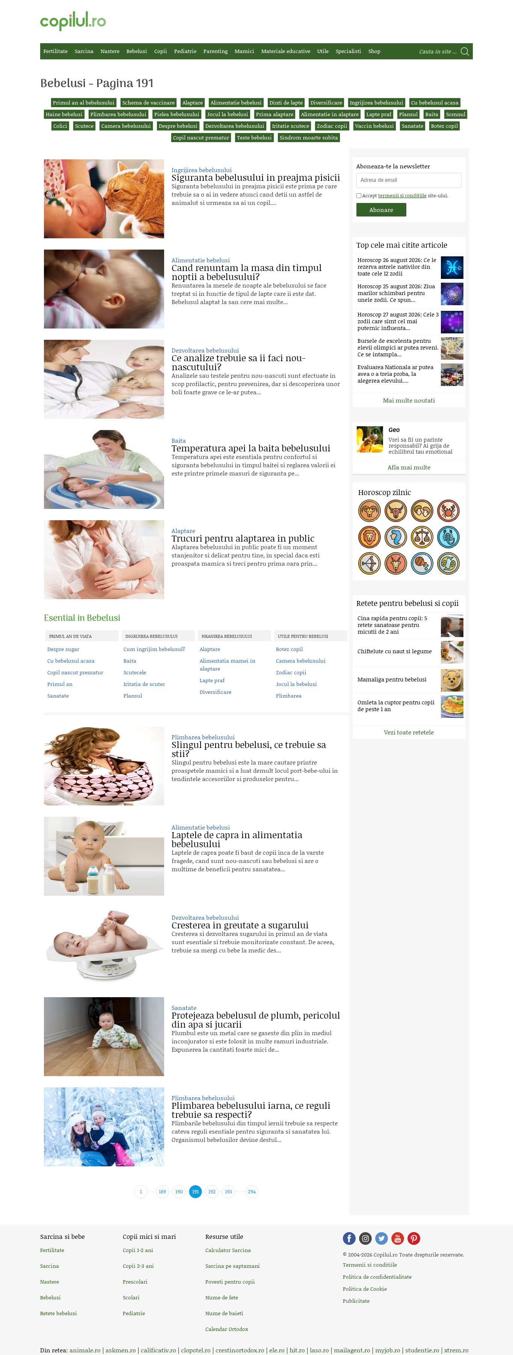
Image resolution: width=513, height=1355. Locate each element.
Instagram (365, 1238)
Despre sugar (63, 649)
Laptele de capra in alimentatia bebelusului (237, 839)
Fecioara (396, 537)
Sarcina (84, 51)
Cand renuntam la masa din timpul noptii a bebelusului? (247, 272)
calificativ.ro (158, 1350)
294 (252, 1191)
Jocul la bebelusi (227, 114)
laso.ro (319, 1350)
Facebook (349, 1238)
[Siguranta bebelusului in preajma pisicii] (104, 198)
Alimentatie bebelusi (236, 102)
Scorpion (448, 537)
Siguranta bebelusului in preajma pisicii (256, 177)
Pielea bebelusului (176, 114)
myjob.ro (387, 1350)
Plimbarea (289, 695)
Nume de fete (221, 1297)
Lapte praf (379, 114)
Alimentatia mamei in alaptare (227, 664)
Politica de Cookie (365, 1289)
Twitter (381, 1238)
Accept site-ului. (404, 195)
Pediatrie (185, 51)
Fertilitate (56, 51)
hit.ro (297, 1350)
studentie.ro (422, 1350)
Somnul (455, 114)
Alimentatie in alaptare (330, 114)
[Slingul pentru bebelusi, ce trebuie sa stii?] (104, 766)
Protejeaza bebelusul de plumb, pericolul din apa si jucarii (256, 1019)
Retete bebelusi (58, 1313)
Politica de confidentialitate (377, 1277)
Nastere (110, 51)
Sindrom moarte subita (309, 137)
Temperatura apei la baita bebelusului (251, 448)
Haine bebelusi (64, 114)
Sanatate (412, 126)
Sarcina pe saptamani (232, 1266)
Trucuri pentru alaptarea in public (243, 538)
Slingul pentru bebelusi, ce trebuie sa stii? (249, 749)
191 (195, 1191)
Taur (396, 511)
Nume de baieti (224, 1313)
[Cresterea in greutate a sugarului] (104, 946)
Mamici (244, 51)
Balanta (422, 537)
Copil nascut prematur (201, 137)
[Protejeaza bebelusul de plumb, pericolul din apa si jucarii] (104, 1036)
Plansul (408, 114)
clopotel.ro (196, 1350)
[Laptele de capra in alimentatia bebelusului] (104, 856)
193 (228, 1191)
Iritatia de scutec (144, 684)
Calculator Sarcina (228, 1250)
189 (162, 1191)
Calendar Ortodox (226, 1329)
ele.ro (277, 1350)
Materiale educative (285, 51)
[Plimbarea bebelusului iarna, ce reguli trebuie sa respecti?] (104, 1126)
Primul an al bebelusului (84, 102)
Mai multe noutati (409, 400)
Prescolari (135, 1281)
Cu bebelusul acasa (435, 102)
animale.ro (85, 1350)
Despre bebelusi (178, 126)
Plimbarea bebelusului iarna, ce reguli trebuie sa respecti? (251, 1109)
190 (179, 1191)
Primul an (59, 684)
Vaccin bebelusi (374, 126)
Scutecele (135, 672)
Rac (448, 511)
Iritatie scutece (290, 126)
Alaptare (193, 102)
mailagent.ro (352, 1350)
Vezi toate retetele (409, 732)
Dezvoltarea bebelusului (234, 126)
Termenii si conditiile (370, 1265)
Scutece (84, 126)
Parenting (216, 51)
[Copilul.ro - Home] (73, 21)
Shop (374, 51)
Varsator (422, 563)
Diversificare (326, 102)
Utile (323, 51)
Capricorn (396, 563)
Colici (60, 126)
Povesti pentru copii (230, 1281)
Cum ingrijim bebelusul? (154, 649)
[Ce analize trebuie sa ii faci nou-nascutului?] (104, 379)
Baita (431, 114)
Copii (160, 51)
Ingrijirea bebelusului (376, 102)
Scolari (131, 1297)
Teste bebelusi (254, 137)
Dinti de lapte (286, 102)
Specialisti (348, 51)
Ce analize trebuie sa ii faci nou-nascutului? (238, 362)
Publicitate (356, 1301)
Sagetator (369, 563)
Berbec (369, 511)
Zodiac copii (332, 126)
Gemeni (422, 511)
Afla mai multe (409, 467)
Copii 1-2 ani (138, 1250)
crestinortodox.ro (240, 1350)
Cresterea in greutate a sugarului (240, 925)
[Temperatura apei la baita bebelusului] (104, 469)
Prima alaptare (274, 114)
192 (212, 1191)
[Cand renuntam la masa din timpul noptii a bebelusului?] (104, 289)
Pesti (448, 563)
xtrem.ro (456, 1350)
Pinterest (413, 1238)
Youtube (397, 1238)
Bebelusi (137, 51)
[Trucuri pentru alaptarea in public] (104, 559)
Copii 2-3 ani (138, 1266)
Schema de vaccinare (148, 102)
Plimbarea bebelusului (118, 114)
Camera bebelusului (126, 126)
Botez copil (444, 126)
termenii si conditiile (402, 195)
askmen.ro (121, 1350)
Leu (369, 537)
